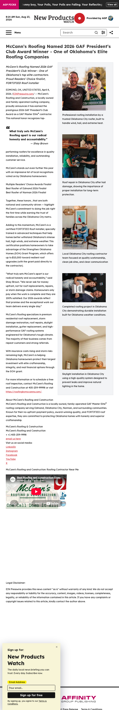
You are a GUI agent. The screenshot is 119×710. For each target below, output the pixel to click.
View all (112, 4)
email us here (13, 438)
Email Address (17, 682)
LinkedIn (11, 446)
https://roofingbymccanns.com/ (24, 391)
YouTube (11, 459)
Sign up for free (31, 695)
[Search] (96, 32)
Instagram (12, 450)
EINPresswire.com (23, 93)
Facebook (11, 455)
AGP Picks (9, 4)
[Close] (56, 647)
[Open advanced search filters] (103, 32)
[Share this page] (111, 32)
